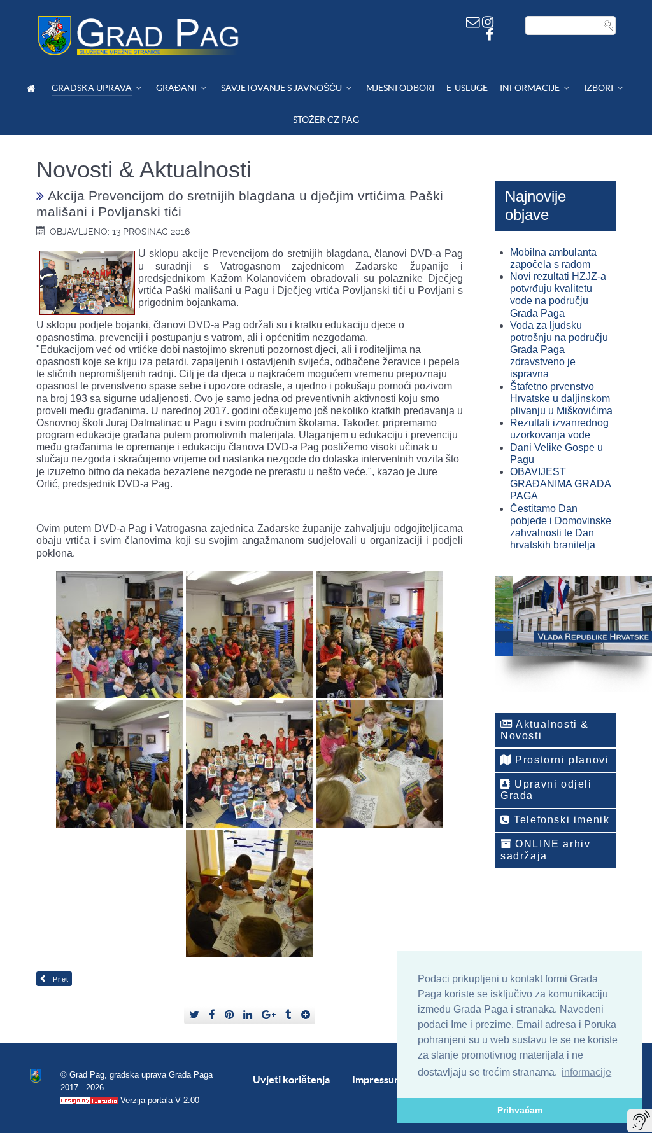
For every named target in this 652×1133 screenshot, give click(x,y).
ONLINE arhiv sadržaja (545, 849)
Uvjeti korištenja (291, 1079)
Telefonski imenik (560, 819)
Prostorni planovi (560, 759)
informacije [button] (586, 1072)
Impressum (377, 1079)
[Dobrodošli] (33, 88)
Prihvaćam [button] (519, 1110)
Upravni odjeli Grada (546, 790)
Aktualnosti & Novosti (544, 730)
